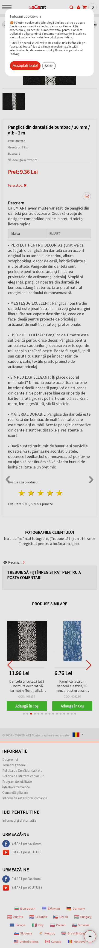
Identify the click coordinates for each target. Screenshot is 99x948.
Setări (49, 66)
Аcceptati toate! (25, 66)
